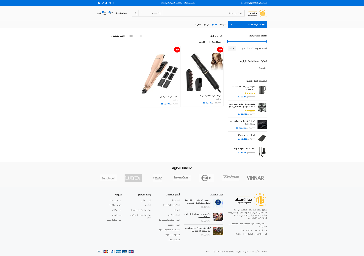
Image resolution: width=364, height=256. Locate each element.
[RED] (157, 178)
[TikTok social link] (102, 3)
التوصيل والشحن (115, 205)
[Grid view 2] (140, 36)
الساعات (177, 210)
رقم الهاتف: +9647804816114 (254, 230)
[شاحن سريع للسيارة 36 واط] (262, 152)
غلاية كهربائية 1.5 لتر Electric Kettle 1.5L (243, 88)
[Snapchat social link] (106, 3)
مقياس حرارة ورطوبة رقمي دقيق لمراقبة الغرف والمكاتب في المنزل (241, 105)
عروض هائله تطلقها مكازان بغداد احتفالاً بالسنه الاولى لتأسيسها (197, 201)
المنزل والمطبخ (174, 225)
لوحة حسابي (146, 200)
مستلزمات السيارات (172, 234)
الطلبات (148, 205)
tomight (202, 42)
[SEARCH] (135, 13)
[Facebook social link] (113, 3)
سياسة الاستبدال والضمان (140, 210)
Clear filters (216, 42)
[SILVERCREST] (182, 178)
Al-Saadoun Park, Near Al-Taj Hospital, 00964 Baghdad (247, 225)
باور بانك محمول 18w (246, 135)
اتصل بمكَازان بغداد (114, 220)
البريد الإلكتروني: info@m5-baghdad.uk (251, 234)
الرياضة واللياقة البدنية (171, 205)
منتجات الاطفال (174, 239)
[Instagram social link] (109, 3)
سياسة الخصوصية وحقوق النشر (140, 216)
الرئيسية (220, 36)
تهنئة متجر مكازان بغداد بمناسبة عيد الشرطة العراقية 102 (198, 229)
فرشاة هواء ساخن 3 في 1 (210, 95)
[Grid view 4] (131, 36)
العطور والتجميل (173, 215)
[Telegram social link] (99, 3)
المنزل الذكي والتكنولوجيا (169, 220)
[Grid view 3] (135, 36)
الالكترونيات (175, 200)
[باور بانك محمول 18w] (262, 138)
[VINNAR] (255, 178)
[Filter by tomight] (257, 68)
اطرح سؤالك (117, 210)
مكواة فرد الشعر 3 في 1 (168, 96)
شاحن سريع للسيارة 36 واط (244, 148)
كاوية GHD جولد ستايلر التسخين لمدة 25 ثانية (242, 122)
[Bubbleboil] (108, 178)
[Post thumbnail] (218, 203)
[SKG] (206, 178)
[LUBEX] (133, 178)
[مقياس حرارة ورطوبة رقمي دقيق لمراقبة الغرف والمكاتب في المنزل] (262, 109)
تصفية (232, 48)
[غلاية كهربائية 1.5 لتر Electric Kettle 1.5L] (262, 91)
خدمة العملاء (116, 215)
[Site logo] (257, 13)
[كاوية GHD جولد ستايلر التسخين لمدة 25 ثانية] (262, 124)
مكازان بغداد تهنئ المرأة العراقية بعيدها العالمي (197, 215)
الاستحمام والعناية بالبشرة (169, 229)
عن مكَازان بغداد (115, 200)
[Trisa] (230, 178)
